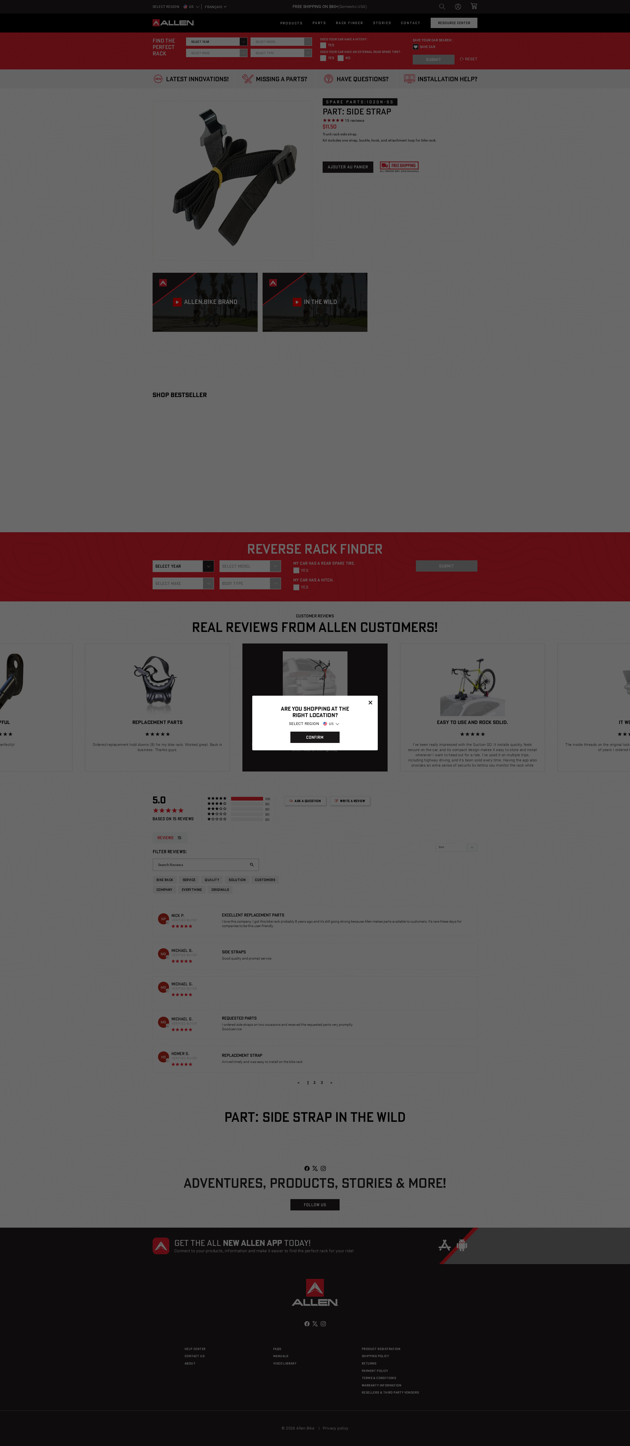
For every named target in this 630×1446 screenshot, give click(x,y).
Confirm (315, 737)
